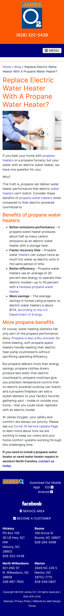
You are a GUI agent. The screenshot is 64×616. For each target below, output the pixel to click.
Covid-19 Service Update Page (36, 426)
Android (44, 492)
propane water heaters (35, 198)
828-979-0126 (32, 596)
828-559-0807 (45, 581)
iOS (48, 487)
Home (7, 67)
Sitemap (8, 601)
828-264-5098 (45, 542)
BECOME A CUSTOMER (33, 518)
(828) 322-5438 (32, 35)
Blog (18, 67)
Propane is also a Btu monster (33, 338)
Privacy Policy (23, 601)
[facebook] (32, 503)
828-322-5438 (13, 556)
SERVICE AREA (33, 511)
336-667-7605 (13, 581)
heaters (24, 255)
